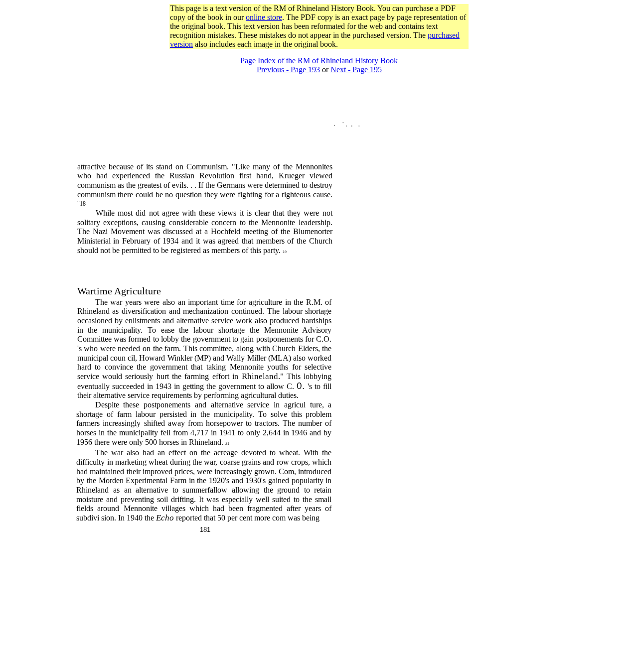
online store (264, 17)
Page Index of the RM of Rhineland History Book (319, 60)
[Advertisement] (319, 52)
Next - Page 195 (356, 69)
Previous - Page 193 (288, 69)
